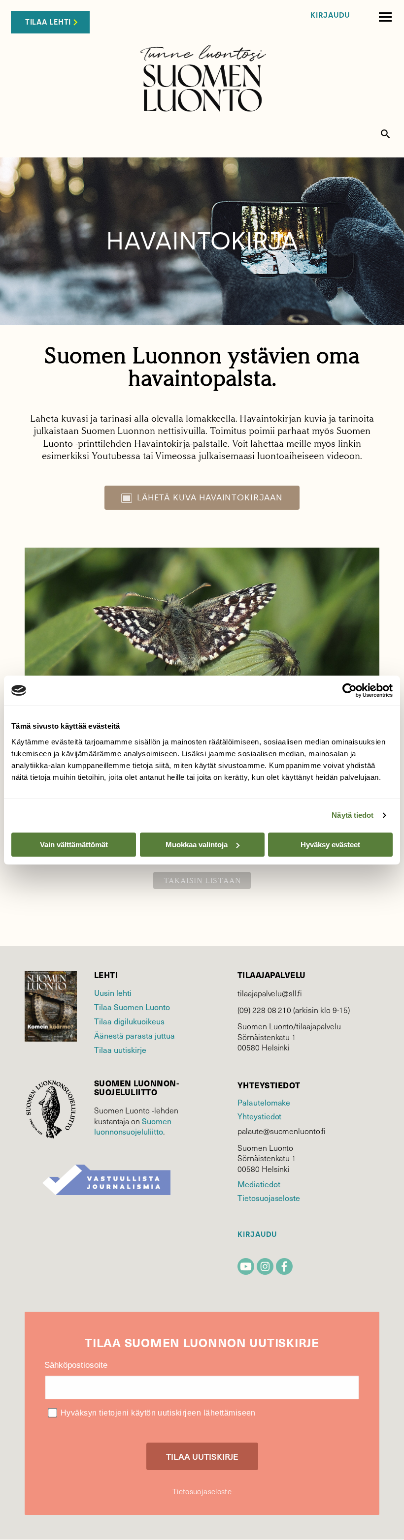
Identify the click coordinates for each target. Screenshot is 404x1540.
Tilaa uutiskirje (120, 1049)
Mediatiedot (258, 1184)
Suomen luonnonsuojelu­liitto (132, 1126)
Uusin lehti (113, 992)
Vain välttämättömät (74, 844)
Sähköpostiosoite (75, 1365)
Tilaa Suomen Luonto (132, 1007)
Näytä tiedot (352, 815)
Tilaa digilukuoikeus (129, 1021)
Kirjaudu (330, 15)
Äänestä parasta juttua (134, 1035)
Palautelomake (263, 1102)
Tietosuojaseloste (268, 1197)
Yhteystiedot (259, 1116)
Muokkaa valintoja (197, 844)
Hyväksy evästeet (330, 844)
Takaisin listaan (202, 880)
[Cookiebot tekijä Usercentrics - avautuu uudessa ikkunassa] (349, 690)
